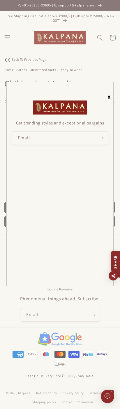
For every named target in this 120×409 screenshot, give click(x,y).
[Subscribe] (101, 138)
